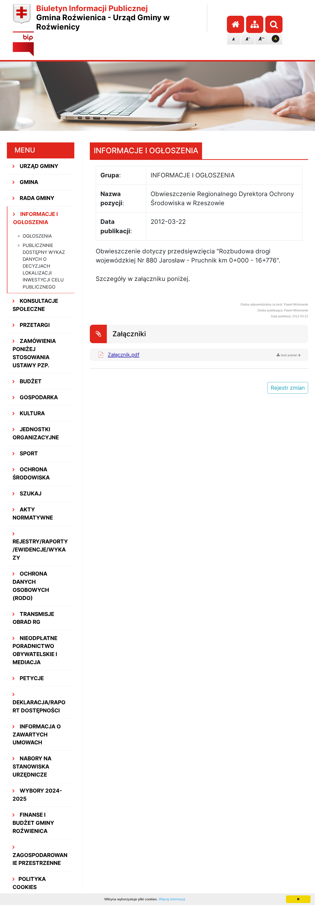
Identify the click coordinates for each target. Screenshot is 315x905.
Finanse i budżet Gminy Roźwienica (33, 823)
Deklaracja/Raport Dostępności (39, 706)
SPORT (28, 453)
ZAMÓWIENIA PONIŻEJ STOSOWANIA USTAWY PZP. (34, 353)
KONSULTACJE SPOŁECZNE (35, 305)
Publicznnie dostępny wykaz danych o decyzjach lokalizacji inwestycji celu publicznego (44, 266)
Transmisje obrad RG (33, 618)
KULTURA (31, 413)
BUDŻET (30, 381)
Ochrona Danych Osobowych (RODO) (31, 585)
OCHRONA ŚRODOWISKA (31, 473)
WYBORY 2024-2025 (37, 794)
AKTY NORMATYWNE (33, 513)
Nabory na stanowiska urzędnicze (32, 766)
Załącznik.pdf (123, 355)
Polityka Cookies (29, 883)
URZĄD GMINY (38, 166)
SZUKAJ (29, 493)
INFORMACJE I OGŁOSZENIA (35, 218)
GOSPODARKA (38, 397)
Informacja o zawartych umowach (37, 734)
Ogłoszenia (37, 236)
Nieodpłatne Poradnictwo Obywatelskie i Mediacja (35, 650)
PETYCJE (31, 678)
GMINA (28, 182)
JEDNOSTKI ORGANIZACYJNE (36, 433)
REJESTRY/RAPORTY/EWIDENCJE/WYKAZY (40, 549)
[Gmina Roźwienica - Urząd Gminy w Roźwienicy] (22, 18)
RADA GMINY (36, 198)
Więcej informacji (172, 899)
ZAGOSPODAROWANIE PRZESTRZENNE (40, 859)
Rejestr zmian (288, 387)
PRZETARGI (34, 325)
